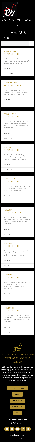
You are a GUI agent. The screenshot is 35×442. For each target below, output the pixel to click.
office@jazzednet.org (17, 435)
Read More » (7, 68)
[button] (17, 2)
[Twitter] (12, 429)
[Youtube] (17, 429)
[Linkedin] (28, 429)
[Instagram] (22, 429)
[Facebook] (6, 429)
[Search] (31, 43)
